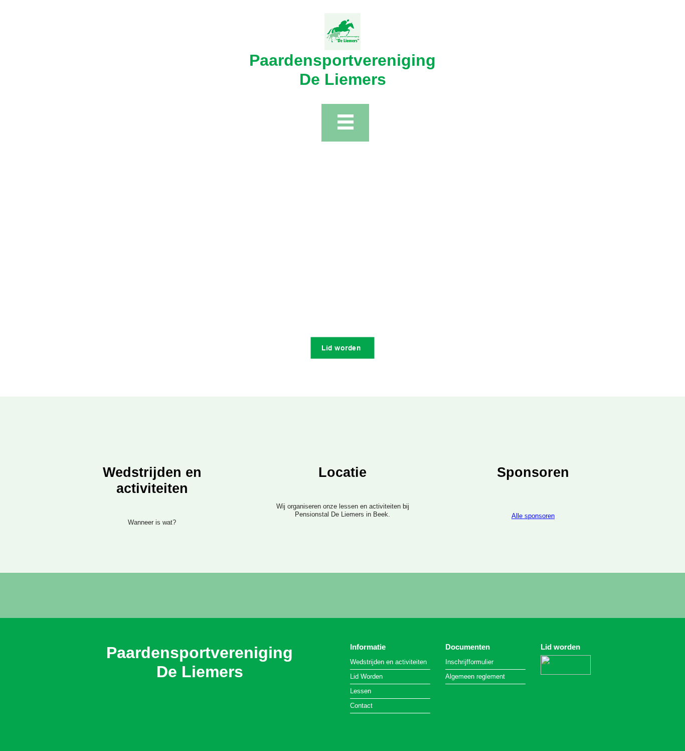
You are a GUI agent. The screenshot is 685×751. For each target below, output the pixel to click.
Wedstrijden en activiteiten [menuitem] (388, 662)
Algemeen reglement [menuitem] (475, 676)
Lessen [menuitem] (360, 691)
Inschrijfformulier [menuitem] (469, 662)
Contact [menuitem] (361, 705)
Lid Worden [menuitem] (366, 676)
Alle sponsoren (533, 516)
